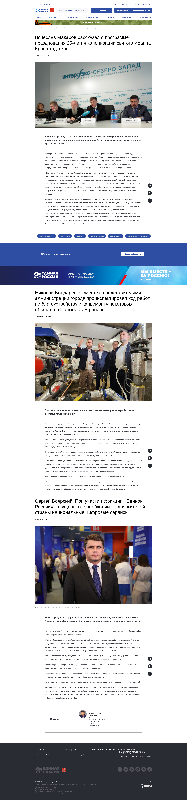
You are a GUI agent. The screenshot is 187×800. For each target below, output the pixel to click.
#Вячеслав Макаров (97, 236)
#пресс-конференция (46, 236)
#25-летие (80, 236)
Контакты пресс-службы (75, 755)
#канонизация (65, 236)
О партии (38, 17)
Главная (37, 28)
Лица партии (53, 17)
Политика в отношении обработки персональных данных (55, 791)
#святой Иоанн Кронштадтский (137, 236)
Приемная (110, 17)
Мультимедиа (126, 17)
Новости (60, 28)
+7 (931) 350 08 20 (132, 752)
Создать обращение (133, 254)
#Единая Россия (115, 236)
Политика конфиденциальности (46, 789)
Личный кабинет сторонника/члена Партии (133, 10)
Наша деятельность (71, 17)
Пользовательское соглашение (46, 787)
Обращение (101, 10)
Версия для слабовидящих (142, 4)
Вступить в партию (145, 17)
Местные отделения (92, 17)
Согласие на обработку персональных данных (51, 793)
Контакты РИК (43, 755)
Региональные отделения (103, 749)
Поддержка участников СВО (93, 23)
